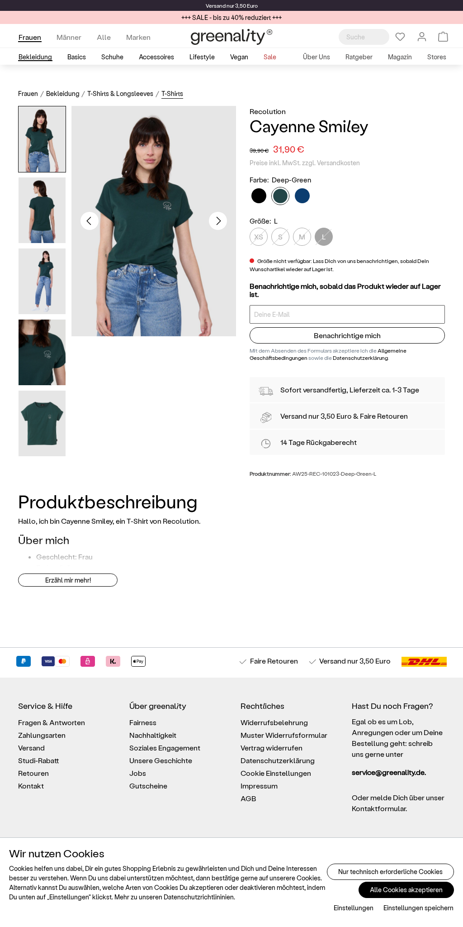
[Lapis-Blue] (302, 196)
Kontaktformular (379, 808)
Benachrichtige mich (347, 335)
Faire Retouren (384, 415)
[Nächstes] (218, 221)
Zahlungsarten (42, 735)
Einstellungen (353, 908)
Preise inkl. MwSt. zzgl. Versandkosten (305, 163)
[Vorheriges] (89, 221)
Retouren (33, 773)
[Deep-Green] (280, 196)
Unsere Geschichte (160, 760)
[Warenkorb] (443, 36)
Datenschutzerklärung (360, 357)
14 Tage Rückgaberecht (318, 442)
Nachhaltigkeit (152, 735)
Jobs (137, 773)
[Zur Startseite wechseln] (231, 37)
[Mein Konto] (422, 36)
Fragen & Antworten (51, 722)
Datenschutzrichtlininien (199, 897)
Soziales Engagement (164, 747)
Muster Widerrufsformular (284, 735)
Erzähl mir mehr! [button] (68, 580)
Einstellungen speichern (418, 908)
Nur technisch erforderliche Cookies (390, 871)
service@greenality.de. (389, 772)
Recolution (268, 111)
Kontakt (31, 785)
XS (258, 236)
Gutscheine (148, 785)
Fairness (142, 722)
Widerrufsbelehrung (274, 722)
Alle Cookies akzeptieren (406, 890)
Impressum (259, 785)
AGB (248, 798)
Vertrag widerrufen (271, 747)
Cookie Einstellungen (276, 773)
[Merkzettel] (400, 36)
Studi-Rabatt (38, 760)
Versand (216, 5)
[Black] (259, 196)
